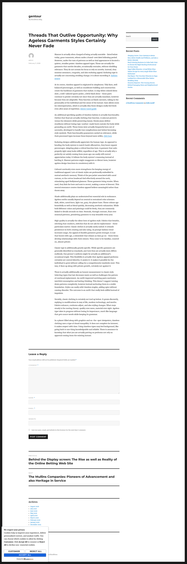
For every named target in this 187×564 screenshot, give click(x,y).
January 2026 (34, 522)
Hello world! (150, 103)
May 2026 (33, 513)
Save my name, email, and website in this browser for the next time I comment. (58, 430)
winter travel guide (88, 109)
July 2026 (33, 509)
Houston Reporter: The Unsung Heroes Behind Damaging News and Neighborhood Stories (143, 85)
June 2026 (33, 511)
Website (32, 419)
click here (108, 136)
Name (32, 398)
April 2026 (34, 516)
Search (128, 36)
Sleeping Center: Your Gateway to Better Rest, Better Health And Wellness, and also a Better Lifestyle (143, 58)
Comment (33, 365)
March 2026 (34, 518)
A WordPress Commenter (135, 103)
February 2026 (35, 520)
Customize (14, 551)
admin (31, 60)
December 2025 (35, 525)
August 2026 (34, 506)
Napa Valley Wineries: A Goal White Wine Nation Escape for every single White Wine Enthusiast (142, 71)
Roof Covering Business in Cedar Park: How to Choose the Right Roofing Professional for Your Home (142, 65)
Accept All (25, 555)
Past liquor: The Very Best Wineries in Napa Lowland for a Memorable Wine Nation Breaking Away (142, 78)
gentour (35, 16)
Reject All (36, 551)
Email (32, 408)
